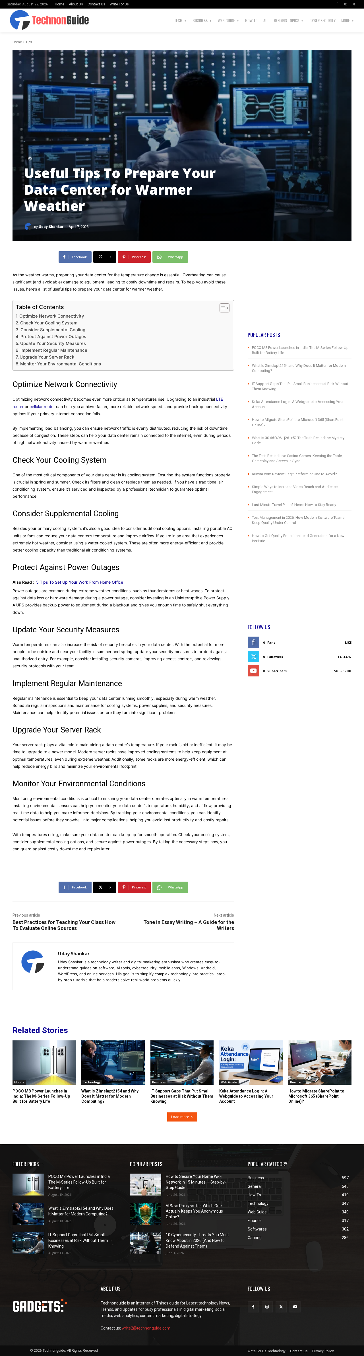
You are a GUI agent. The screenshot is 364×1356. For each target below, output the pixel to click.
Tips (29, 42)
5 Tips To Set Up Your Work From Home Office (79, 582)
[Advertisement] (299, 291)
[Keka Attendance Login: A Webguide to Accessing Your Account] (250, 1062)
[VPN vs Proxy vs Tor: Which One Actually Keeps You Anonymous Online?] (145, 1214)
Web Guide (229, 1082)
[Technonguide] (14, 20)
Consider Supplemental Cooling (52, 329)
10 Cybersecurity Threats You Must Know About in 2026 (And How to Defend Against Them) (197, 1240)
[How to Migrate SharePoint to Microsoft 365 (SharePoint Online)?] (319, 1062)
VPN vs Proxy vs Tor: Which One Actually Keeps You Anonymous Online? (194, 1211)
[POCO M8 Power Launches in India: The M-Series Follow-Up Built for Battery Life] (44, 1062)
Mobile (19, 1082)
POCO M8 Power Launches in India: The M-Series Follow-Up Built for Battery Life (41, 1096)
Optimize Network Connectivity (52, 316)
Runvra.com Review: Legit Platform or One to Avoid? (294, 474)
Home (17, 42)
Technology (91, 1082)
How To (295, 1082)
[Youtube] (295, 1306)
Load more (180, 1116)
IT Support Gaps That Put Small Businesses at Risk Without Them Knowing (181, 1096)
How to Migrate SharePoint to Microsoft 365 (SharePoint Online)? (316, 1096)
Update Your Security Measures (53, 343)
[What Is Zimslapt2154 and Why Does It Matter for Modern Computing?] (112, 1062)
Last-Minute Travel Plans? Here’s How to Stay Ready (294, 505)
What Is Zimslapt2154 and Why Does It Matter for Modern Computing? (109, 1096)
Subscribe (342, 671)
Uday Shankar (51, 227)
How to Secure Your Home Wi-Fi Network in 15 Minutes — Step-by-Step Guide (196, 1182)
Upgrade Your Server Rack (47, 357)
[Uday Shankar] (29, 227)
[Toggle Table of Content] (221, 308)
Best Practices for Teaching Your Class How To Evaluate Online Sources (64, 925)
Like (348, 642)
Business (159, 1082)
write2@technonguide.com (146, 1328)
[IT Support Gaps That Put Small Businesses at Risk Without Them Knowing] (182, 1062)
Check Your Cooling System (49, 323)
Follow (344, 657)
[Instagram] (345, 4)
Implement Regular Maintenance (54, 350)
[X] (354, 4)
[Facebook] (337, 4)
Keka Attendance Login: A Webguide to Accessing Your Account (246, 1096)
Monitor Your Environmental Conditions (60, 364)
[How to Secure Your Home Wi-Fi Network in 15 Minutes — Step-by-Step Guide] (145, 1184)
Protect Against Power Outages (53, 336)
